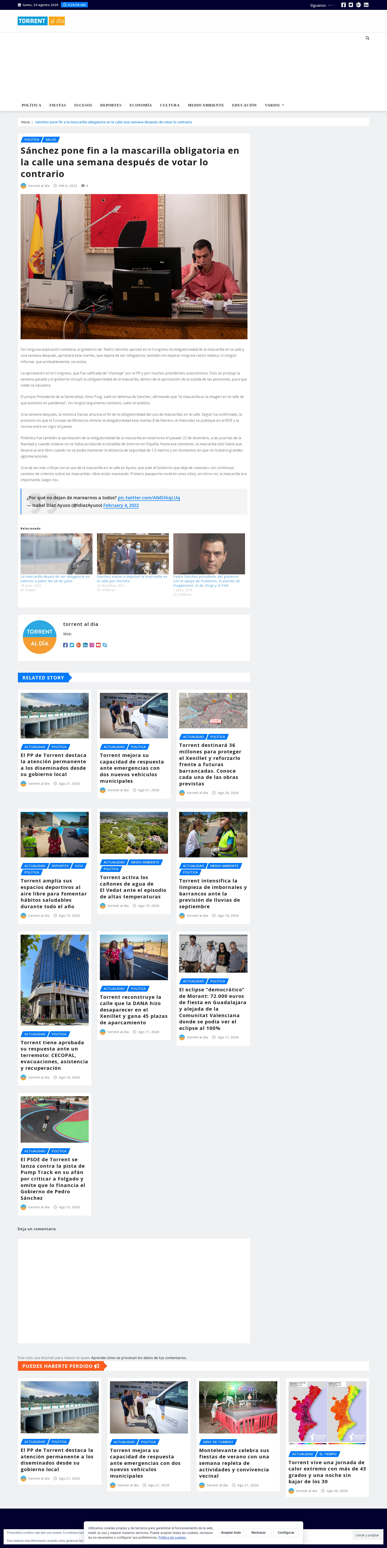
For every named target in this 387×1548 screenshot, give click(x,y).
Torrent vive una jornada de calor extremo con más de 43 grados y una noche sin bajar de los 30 (327, 1472)
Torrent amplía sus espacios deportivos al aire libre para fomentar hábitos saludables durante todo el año (54, 893)
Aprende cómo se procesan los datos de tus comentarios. (139, 1357)
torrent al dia (38, 185)
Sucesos (83, 105)
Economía (141, 105)
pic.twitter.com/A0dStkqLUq (149, 498)
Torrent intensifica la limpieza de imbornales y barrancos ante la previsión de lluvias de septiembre (213, 893)
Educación (244, 105)
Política (31, 105)
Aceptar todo (231, 1532)
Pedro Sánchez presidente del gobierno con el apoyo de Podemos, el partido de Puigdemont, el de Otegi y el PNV (206, 581)
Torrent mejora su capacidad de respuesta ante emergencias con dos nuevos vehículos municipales (132, 768)
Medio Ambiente (206, 105)
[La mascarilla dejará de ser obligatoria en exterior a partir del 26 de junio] (56, 553)
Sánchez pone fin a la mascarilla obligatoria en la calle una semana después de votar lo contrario (113, 122)
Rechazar (259, 1532)
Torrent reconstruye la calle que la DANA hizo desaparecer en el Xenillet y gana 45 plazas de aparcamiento (134, 1009)
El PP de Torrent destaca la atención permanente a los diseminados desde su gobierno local (54, 765)
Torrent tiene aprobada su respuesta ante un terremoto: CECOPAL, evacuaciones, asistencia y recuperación (54, 1055)
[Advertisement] (178, 66)
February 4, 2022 (121, 505)
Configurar (286, 1532)
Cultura (170, 105)
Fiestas (57, 105)
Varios (273, 105)
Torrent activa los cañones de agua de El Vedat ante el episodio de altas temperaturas (133, 887)
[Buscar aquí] (367, 38)
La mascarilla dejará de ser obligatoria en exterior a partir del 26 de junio (55, 578)
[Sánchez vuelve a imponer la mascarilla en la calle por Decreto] (133, 553)
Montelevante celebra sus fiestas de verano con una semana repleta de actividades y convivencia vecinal (234, 1463)
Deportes (111, 105)
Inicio (25, 122)
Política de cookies (172, 1537)
